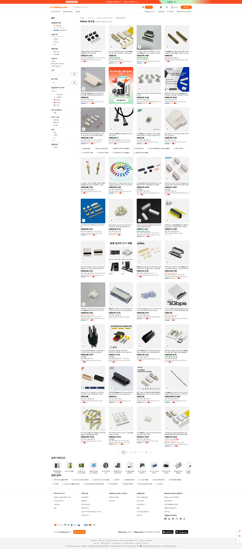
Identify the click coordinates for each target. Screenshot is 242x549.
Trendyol (141, 540)
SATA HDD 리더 (179, 148)
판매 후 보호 (85, 508)
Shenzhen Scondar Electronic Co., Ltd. (92, 101)
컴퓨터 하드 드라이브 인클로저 (121, 148)
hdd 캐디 (117, 479)
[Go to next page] (150, 452)
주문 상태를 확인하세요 (171, 504)
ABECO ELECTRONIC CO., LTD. (174, 233)
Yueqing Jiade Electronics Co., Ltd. (91, 142)
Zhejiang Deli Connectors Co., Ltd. (91, 59)
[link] (239, 531)
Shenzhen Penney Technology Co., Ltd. (148, 192)
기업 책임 (56, 504)
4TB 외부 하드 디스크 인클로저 (121, 152)
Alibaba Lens (64, 532)
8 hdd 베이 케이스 (139, 148)
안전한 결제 (84, 497)
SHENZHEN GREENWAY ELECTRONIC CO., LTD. (149, 317)
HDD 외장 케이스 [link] (121, 18)
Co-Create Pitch (59, 501)
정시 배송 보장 (85, 504)
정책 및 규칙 (85, 515)
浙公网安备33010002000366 (152, 546)
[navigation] (64, 235)
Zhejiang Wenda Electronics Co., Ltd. (175, 101)
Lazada (121, 540)
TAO (136, 540)
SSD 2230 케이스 (113, 484)
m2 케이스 (160, 484)
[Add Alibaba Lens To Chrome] (79, 532)
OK (74, 74)
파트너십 (167, 511)
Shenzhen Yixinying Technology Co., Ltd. (148, 234)
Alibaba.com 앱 (138, 532)
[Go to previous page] (120, 452)
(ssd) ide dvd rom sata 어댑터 (101, 479)
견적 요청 (112, 501)
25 (146, 452)
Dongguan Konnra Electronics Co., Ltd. (120, 61)
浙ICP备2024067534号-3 (169, 546)
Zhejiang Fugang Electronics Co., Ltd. (91, 400)
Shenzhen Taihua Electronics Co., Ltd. (148, 275)
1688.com (101, 540)
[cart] (167, 7)
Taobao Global (129, 540)
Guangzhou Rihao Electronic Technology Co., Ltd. (177, 318)
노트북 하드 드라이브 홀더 (141, 152)
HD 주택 (56, 484)
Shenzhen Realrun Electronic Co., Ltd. (120, 191)
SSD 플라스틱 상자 (129, 479)
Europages (148, 540)
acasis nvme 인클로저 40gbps (72, 484)
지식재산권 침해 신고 (143, 511)
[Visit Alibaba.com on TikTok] (184, 519)
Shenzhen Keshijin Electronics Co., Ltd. (176, 276)
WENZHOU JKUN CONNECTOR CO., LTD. (176, 192)
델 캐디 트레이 (86, 148)
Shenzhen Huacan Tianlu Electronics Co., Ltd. (93, 318)
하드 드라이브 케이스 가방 (145, 484)
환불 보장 (84, 501)
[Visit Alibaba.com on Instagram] (177, 519)
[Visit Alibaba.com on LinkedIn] (169, 519)
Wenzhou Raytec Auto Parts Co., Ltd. (119, 360)
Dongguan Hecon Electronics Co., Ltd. (92, 275)
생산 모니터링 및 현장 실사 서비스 (91, 511)
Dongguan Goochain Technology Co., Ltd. (149, 101)
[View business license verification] (138, 546)
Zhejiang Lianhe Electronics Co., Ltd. (91, 233)
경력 (55, 508)
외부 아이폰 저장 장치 (175, 479)
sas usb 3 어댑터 (144, 479)
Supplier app (122, 532)
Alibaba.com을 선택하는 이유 (62, 497)
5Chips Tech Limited (115, 233)
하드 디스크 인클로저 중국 (61, 479)
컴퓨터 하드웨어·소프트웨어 (105, 18)
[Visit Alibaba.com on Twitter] (173, 519)
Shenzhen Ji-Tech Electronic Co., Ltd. (147, 142)
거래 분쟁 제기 (141, 504)
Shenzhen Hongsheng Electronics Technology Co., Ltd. (149, 61)
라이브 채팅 (140, 501)
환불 (138, 508)
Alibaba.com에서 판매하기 (172, 497)
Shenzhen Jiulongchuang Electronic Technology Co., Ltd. (149, 358)
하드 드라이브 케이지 (159, 479)
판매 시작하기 (168, 501)
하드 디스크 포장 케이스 (102, 148)
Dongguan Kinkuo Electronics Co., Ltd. (176, 360)
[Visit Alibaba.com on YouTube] (180, 519)
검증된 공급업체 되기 (170, 508)
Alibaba (82, 18)
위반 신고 (139, 515)
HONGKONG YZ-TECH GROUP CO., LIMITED (177, 59)
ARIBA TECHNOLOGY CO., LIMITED (119, 317)
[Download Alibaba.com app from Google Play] (181, 532)
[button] (143, 7)
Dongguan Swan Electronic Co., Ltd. (91, 191)
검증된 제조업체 (114, 497)
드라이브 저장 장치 (128, 484)
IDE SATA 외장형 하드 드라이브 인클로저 (159, 148)
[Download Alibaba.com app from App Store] (167, 532)
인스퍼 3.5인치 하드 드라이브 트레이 (94, 484)
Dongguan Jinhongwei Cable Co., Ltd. (120, 142)
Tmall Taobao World (111, 540)
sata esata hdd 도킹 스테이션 (80, 479)
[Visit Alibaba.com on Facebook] (165, 519)
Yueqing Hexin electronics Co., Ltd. (91, 360)
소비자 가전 (90, 18)
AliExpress (94, 540)
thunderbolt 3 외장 (103, 152)
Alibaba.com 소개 (59, 493)
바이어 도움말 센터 (142, 497)
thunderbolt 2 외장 (88, 152)
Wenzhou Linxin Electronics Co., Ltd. (175, 142)
